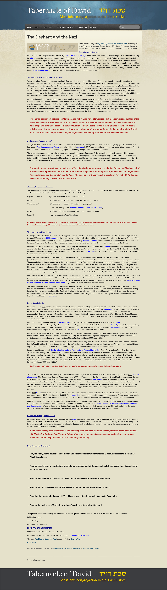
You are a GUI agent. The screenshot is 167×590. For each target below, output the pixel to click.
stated (107, 247)
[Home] (77, 576)
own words (97, 379)
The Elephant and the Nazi (46, 539)
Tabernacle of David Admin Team (66, 548)
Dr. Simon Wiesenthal (41, 70)
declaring (108, 309)
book (38, 393)
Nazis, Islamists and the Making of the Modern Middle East (75, 350)
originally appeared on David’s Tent (112, 44)
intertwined (51, 296)
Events (37, 27)
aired (74, 419)
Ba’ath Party (64, 322)
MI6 (31, 58)
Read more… (32, 543)
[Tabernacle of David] (77, 13)
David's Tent (76, 539)
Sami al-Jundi (111, 325)
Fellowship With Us (64, 28)
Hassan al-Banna (90, 241)
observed (90, 251)
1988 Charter (51, 238)
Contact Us (82, 27)
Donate (93, 27)
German (80, 147)
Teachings (47, 28)
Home (29, 27)
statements (70, 260)
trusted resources (91, 548)
